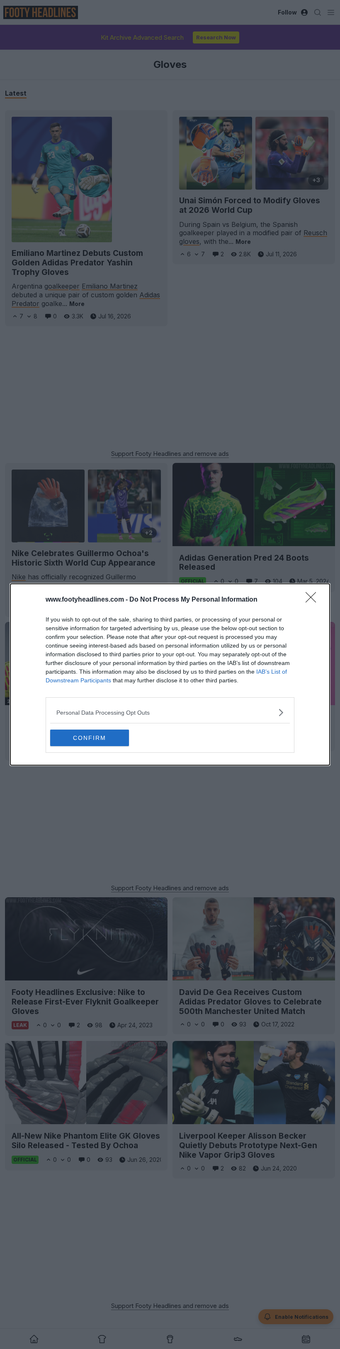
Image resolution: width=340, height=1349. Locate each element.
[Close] (313, 600)
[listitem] (170, 712)
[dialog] (170, 674)
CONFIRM (89, 738)
